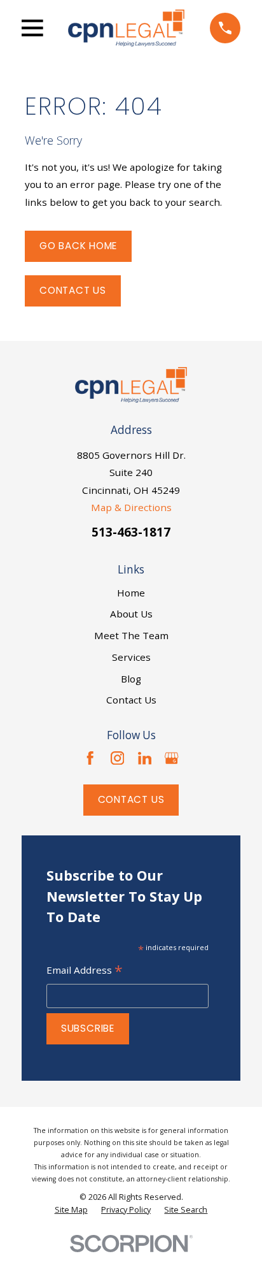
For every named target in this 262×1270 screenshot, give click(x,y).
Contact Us (72, 290)
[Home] (126, 28)
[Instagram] (117, 758)
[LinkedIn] (144, 758)
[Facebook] (90, 758)
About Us (131, 613)
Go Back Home (78, 245)
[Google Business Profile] (171, 758)
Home (131, 592)
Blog (131, 678)
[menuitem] (71, 1210)
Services (131, 657)
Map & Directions (131, 507)
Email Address (84, 971)
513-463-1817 (131, 532)
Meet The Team (131, 635)
